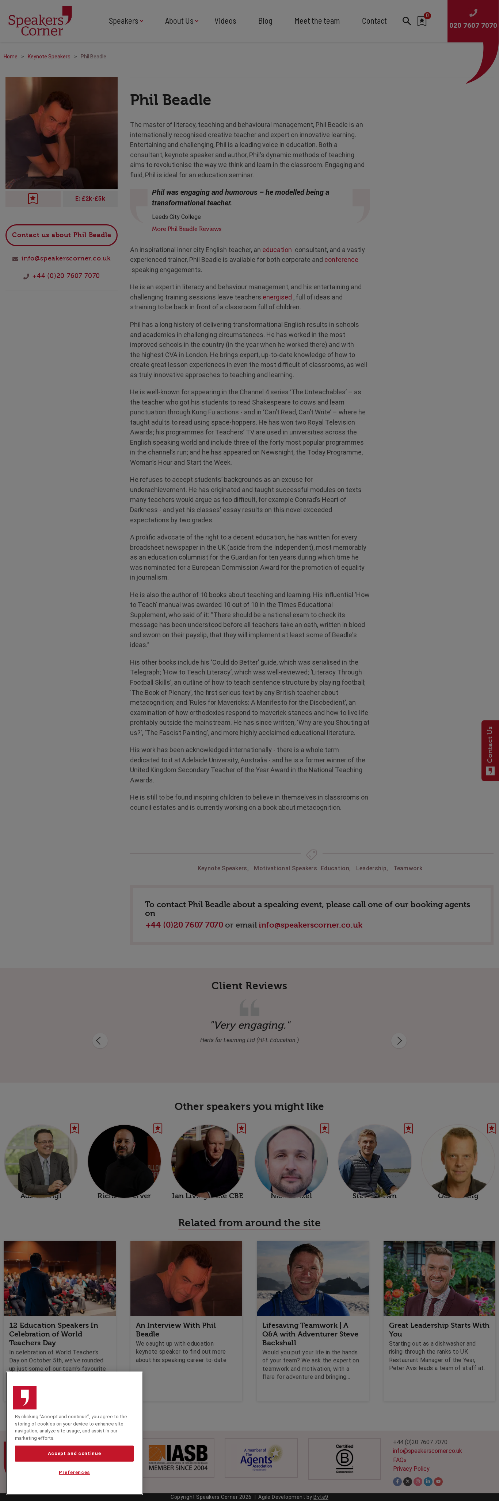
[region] (74, 1433)
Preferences (74, 1472)
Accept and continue (74, 1453)
